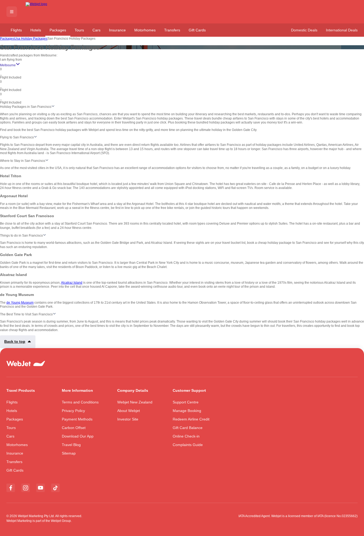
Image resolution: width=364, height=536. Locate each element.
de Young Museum (20, 302)
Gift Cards (197, 30)
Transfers (172, 30)
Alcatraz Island (71, 283)
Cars (96, 30)
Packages (58, 30)
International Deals (342, 30)
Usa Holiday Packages (30, 38)
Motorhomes (145, 30)
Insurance (117, 30)
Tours (79, 30)
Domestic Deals (304, 30)
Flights (16, 30)
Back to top (14, 341)
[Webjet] (45, 12)
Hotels (35, 30)
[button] (11, 11)
